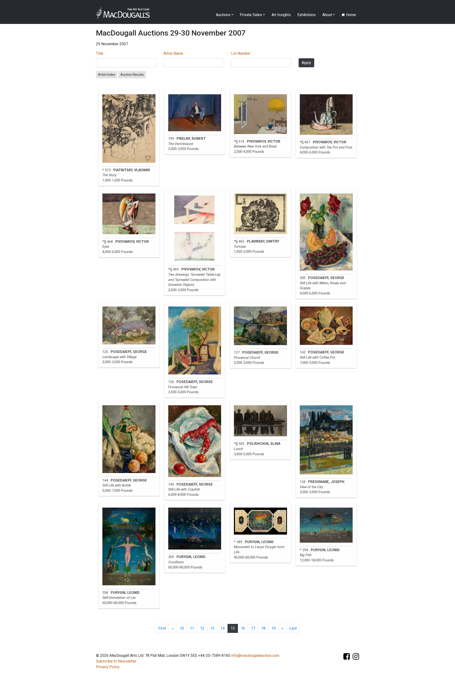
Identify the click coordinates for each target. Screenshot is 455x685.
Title (99, 53)
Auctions (223, 15)
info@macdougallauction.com (255, 655)
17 (253, 628)
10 (182, 628)
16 (243, 628)
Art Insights (281, 15)
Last (293, 628)
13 (212, 628)
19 (273, 628)
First (162, 628)
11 (192, 628)
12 (202, 628)
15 (233, 628)
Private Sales (251, 15)
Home (350, 15)
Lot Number (240, 53)
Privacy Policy (108, 667)
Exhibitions (306, 15)
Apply (306, 62)
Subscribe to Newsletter (116, 661)
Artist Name (173, 53)
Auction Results (132, 75)
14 (222, 628)
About (327, 15)
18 (263, 628)
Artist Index (106, 75)
